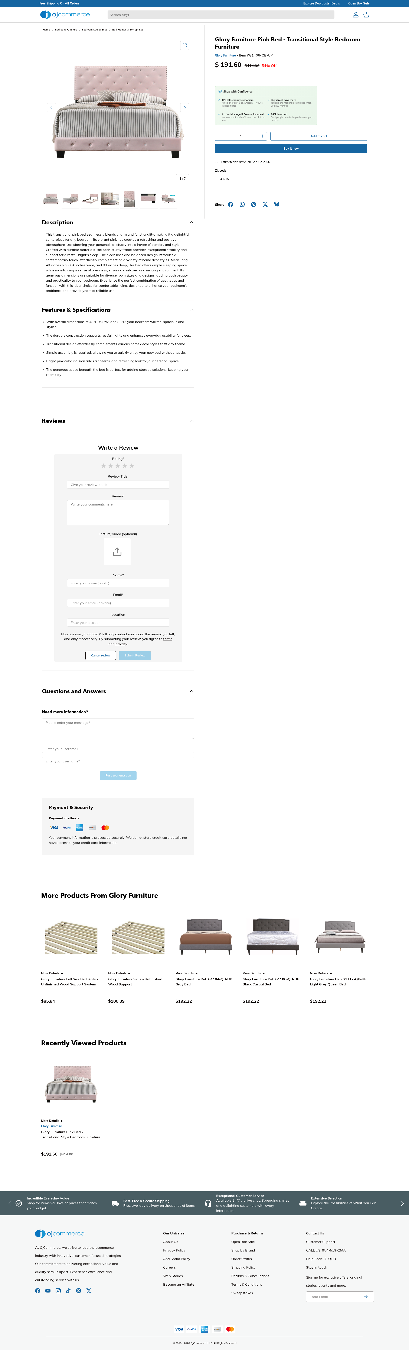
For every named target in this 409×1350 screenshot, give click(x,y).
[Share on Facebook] (230, 204)
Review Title (118, 476)
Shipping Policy (243, 1267)
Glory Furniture (225, 55)
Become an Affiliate (178, 1284)
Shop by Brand (243, 1250)
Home (46, 29)
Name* (118, 575)
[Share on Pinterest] (253, 204)
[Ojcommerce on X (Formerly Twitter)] (89, 1288)
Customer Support (320, 1242)
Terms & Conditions (246, 1284)
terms (167, 639)
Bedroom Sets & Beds (94, 29)
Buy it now (291, 149)
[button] (103, 465)
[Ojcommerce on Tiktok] (69, 1288)
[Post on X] (265, 204)
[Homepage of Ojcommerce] (65, 14)
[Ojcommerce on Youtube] (48, 1288)
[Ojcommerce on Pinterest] (79, 1288)
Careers (169, 1267)
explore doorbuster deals (321, 3)
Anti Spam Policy (176, 1259)
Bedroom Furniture (66, 29)
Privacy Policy (174, 1250)
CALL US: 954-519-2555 (326, 1250)
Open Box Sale (243, 1242)
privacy (121, 644)
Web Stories (173, 1276)
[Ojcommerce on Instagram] (58, 1288)
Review (118, 496)
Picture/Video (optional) (118, 534)
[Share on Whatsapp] (242, 204)
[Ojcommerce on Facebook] (38, 1288)
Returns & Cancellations (250, 1276)
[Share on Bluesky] (276, 204)
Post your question (118, 775)
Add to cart (319, 136)
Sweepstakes (242, 1293)
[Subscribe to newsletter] (366, 1297)
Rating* (118, 458)
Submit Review (135, 655)
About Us (170, 1242)
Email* (118, 594)
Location (118, 614)
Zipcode (220, 170)
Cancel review (100, 655)
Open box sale (359, 3)
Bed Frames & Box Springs (127, 29)
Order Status (241, 1259)
